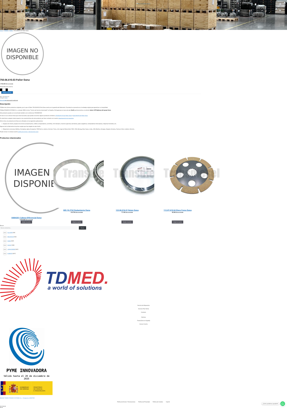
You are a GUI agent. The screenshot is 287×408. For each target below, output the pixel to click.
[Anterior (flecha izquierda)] (0, 407)
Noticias (143, 317)
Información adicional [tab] (12, 100)
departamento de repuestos (66, 118)
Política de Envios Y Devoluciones (126, 402)
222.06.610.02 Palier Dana (80, 115)
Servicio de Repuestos (143, 305)
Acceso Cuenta (143, 324)
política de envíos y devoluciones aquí (28, 131)
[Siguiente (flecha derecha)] (2, 407)
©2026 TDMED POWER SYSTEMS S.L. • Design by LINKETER (17, 398)
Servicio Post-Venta (143, 308)
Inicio (1, 30)
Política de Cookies (158, 402)
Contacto (143, 312)
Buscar (2, 225)
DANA (11, 30)
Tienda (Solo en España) (143, 320)
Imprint (168, 402)
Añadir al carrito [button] (26, 222)
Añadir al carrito (7, 92)
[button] (5, 3)
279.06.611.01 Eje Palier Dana (63, 115)
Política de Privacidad (144, 402)
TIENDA (6, 30)
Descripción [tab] (3, 100)
